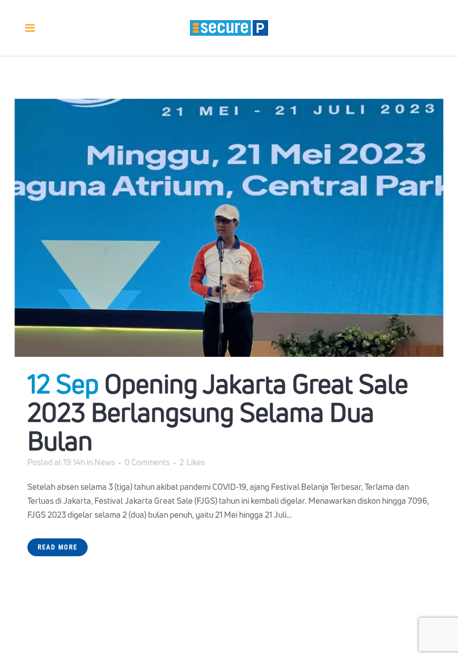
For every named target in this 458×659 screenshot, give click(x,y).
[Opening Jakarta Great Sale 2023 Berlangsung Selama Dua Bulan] (229, 227)
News (104, 462)
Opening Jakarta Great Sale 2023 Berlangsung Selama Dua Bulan (217, 412)
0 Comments (147, 462)
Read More (57, 547)
